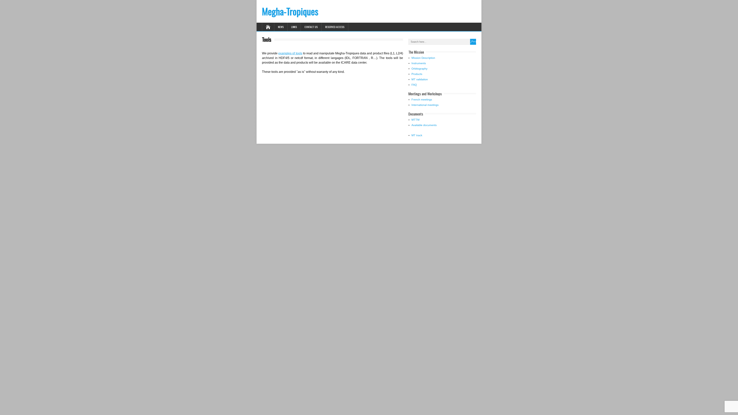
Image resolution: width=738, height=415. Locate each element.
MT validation (419, 79)
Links (294, 27)
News (281, 27)
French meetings (421, 99)
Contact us (311, 27)
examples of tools (290, 53)
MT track (416, 135)
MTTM (415, 119)
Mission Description (423, 57)
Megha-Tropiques (290, 11)
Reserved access (334, 27)
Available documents (424, 125)
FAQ (414, 84)
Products (416, 74)
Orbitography (419, 68)
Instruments (418, 63)
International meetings (425, 104)
